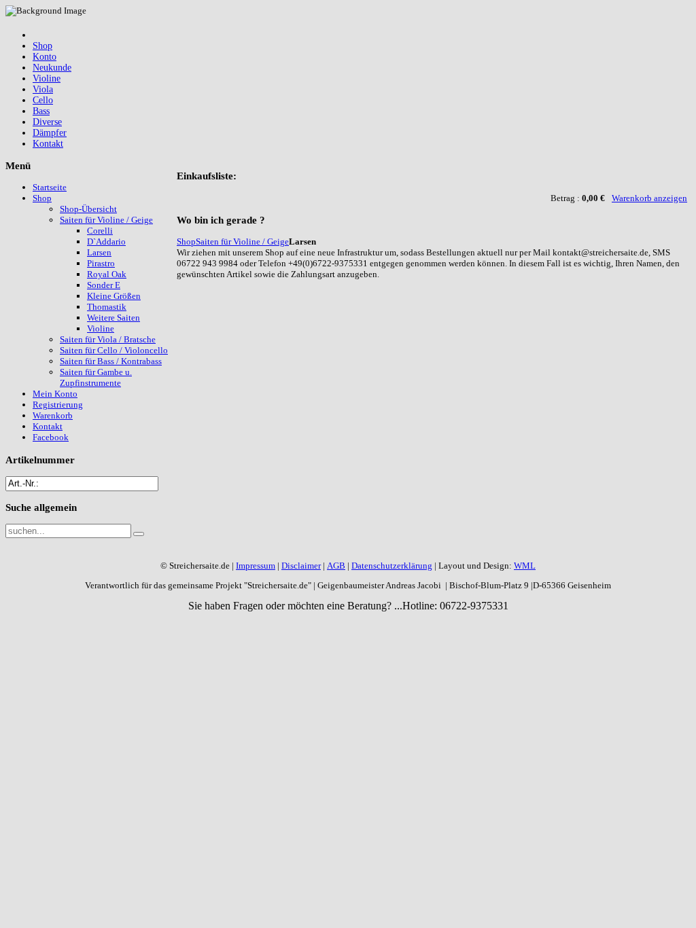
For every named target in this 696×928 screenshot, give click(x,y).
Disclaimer (301, 565)
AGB (336, 565)
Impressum (255, 565)
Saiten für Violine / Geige (242, 241)
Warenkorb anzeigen (649, 198)
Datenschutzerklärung (391, 565)
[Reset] (138, 534)
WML (525, 565)
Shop (186, 241)
